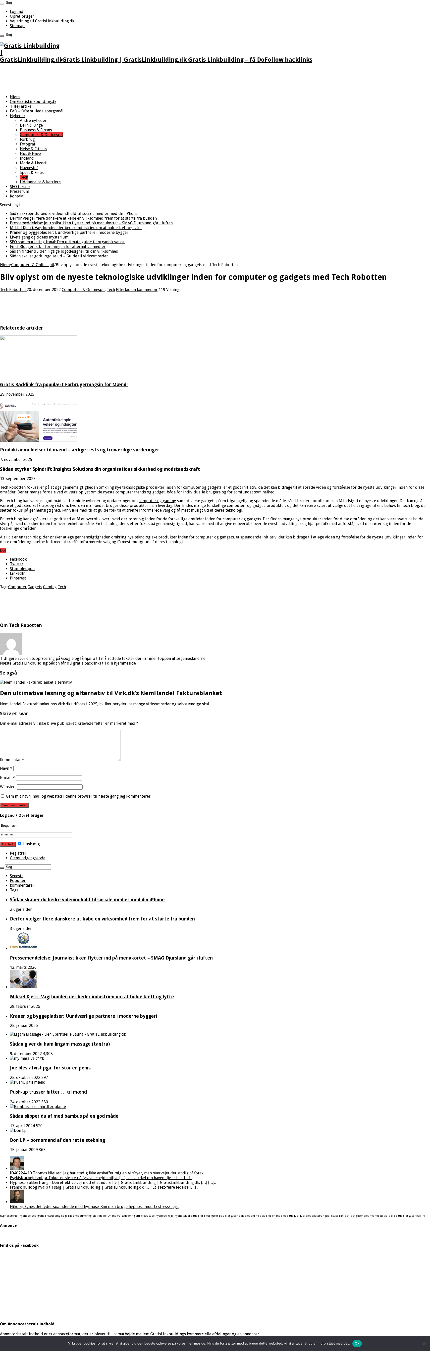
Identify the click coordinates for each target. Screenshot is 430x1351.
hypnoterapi (182, 1215)
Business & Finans (36, 130)
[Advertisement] (90, 79)
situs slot (197, 1215)
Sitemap (17, 25)
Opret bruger (22, 16)
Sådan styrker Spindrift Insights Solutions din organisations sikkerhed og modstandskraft (100, 469)
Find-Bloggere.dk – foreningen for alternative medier (58, 246)
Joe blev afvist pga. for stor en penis (50, 1067)
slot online (100, 1215)
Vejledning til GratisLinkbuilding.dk (42, 21)
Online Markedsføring (121, 1215)
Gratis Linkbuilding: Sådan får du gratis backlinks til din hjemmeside (68, 663)
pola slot (265, 1215)
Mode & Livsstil (34, 163)
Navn (6, 768)
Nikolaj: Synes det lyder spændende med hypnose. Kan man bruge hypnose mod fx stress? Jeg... (94, 1206)
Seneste (16, 875)
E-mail (7, 777)
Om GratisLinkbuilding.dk (33, 101)
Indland (27, 158)
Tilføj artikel (21, 106)
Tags (14, 890)
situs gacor (211, 1215)
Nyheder (17, 115)
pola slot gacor (228, 1215)
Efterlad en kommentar (137, 289)
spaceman (318, 1215)
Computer (17, 586)
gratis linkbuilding (48, 1215)
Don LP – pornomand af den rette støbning (57, 1140)
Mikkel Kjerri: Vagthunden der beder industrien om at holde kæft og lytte (76, 227)
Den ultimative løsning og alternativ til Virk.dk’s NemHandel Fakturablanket (111, 693)
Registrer (18, 853)
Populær (18, 880)
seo (34, 1215)
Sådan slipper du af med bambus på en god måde (64, 1116)
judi (327, 1215)
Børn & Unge (31, 125)
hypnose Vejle (164, 1215)
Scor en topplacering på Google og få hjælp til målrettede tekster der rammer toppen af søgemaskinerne (102, 658)
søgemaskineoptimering (76, 1215)
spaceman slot (340, 1215)
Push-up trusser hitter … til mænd (48, 1092)
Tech (24, 177)
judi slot (305, 1215)
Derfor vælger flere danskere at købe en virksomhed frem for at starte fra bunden (83, 218)
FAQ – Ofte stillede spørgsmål (36, 111)
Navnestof (29, 167)
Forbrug (27, 139)
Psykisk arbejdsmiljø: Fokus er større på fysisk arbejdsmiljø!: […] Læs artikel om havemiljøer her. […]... (101, 1177)
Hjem (15, 97)
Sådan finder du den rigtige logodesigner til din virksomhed (64, 251)
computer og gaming (157, 500)
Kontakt (17, 196)
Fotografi (28, 144)
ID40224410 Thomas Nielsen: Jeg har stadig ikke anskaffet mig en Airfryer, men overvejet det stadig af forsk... (108, 1173)
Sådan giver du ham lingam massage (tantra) (60, 1044)
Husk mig (31, 844)
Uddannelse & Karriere (40, 182)
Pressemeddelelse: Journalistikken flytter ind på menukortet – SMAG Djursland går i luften (91, 223)
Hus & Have (30, 153)
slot (366, 1215)
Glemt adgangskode (27, 858)
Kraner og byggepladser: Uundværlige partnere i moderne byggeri (70, 232)
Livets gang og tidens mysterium (39, 237)
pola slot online (249, 1215)
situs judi (293, 1215)
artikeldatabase (145, 1215)
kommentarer (22, 885)
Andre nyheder (33, 120)
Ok (357, 1343)
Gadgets (35, 586)
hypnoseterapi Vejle (382, 1215)
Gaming (50, 586)
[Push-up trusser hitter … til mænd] (28, 1082)
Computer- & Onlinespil (41, 134)
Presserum (19, 191)
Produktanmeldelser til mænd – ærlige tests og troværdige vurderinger (79, 449)
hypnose (25, 1215)
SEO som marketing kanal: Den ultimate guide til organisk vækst (67, 242)
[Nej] (423, 1343)
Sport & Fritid (32, 172)
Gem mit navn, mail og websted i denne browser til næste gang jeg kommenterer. (78, 796)
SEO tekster (20, 186)
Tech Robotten (13, 289)
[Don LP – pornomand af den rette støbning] (18, 1130)
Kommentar (12, 759)
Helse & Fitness (33, 148)
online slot (279, 1215)
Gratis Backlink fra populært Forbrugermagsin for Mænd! (64, 384)
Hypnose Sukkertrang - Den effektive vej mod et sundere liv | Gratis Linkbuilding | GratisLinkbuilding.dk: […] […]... (113, 1182)
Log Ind (16, 11)
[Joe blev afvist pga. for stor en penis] (27, 1058)
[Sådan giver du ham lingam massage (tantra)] (68, 1034)
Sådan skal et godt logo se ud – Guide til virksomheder (59, 256)
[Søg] (2, 3)
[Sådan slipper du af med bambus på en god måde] (38, 1106)
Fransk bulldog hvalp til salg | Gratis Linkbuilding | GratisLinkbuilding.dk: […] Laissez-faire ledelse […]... (104, 1187)
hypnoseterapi (9, 1215)
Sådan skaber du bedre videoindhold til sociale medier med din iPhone (74, 213)
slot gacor (356, 1215)
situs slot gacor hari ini (410, 1215)
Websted (8, 786)
